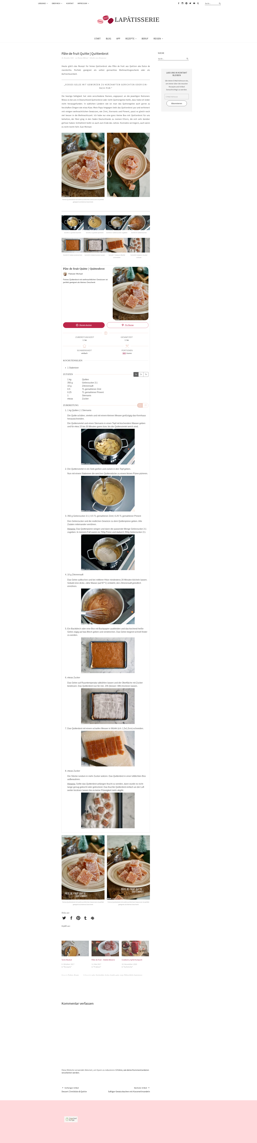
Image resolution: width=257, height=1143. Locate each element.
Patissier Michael (83, 58)
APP (118, 38)
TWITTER (190, 3)
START (97, 38)
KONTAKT (70, 3)
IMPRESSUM (82, 3)
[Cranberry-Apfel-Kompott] (135, 948)
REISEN (157, 38)
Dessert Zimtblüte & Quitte (74, 1090)
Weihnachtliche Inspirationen (133, 975)
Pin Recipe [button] (129, 325)
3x (146, 374)
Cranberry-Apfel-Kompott (132, 960)
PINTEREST (186, 3)
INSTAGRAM (182, 3)
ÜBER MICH (56, 3)
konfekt (112, 975)
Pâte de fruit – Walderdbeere (103, 960)
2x (141, 374)
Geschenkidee (100, 975)
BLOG (108, 38)
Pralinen (70, 975)
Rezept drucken (85, 325)
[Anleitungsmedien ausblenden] (145, 405)
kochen (107, 975)
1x (136, 374)
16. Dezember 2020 (68, 58)
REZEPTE (129, 38)
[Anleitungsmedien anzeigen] (140, 405)
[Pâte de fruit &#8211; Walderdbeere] (105, 948)
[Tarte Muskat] (75, 948)
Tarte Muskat (67, 960)
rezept (121, 975)
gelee (93, 975)
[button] (84, 169)
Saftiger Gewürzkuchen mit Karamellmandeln (129, 1090)
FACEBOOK (179, 3)
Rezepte (76, 975)
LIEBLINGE (42, 3)
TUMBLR (198, 3)
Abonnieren (176, 103)
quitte (117, 975)
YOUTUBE (194, 3)
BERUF (145, 38)
